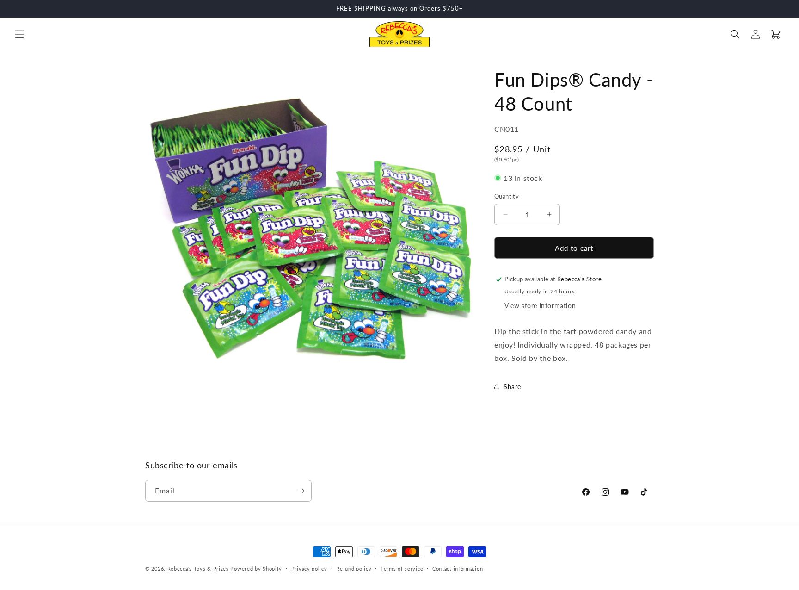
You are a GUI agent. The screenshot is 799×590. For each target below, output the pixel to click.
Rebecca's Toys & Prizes (198, 568)
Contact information (457, 568)
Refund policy (353, 568)
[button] (19, 34)
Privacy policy (309, 568)
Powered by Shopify (256, 568)
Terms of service (402, 568)
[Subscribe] (301, 491)
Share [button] (512, 386)
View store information (540, 306)
